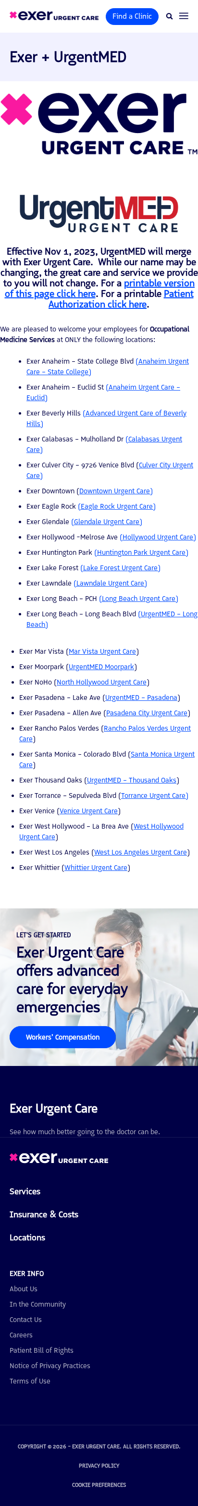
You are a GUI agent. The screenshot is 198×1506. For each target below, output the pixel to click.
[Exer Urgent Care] (59, 1160)
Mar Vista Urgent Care (102, 651)
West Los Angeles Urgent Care (140, 852)
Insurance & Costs (44, 1214)
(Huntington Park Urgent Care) (141, 552)
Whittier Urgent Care (95, 867)
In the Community (38, 1304)
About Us (23, 1289)
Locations (27, 1237)
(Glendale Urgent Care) (106, 521)
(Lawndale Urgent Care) (110, 583)
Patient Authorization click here (121, 299)
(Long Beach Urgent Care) (138, 598)
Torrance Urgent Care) (154, 795)
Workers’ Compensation (62, 1037)
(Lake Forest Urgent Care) (120, 567)
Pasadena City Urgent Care (146, 713)
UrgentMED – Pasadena (141, 697)
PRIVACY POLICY (99, 1465)
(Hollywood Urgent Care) (158, 537)
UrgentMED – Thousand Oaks (131, 780)
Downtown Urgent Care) (116, 491)
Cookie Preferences (99, 1485)
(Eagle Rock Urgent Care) (117, 506)
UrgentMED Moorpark (101, 666)
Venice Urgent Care (89, 811)
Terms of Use (30, 1381)
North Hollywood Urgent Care (102, 682)
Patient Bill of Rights (42, 1350)
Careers (21, 1335)
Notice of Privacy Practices (50, 1365)
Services (25, 1191)
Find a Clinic (132, 16)
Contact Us (26, 1319)
